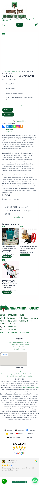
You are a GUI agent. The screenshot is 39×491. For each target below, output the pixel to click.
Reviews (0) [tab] (10, 131)
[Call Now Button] (4, 481)
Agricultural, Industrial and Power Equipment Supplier (18, 20)
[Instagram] (18, 126)
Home (4, 71)
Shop (19, 371)
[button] (3, 25)
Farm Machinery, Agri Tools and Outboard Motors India (19, 374)
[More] (21, 126)
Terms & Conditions (19, 347)
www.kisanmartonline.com (29, 387)
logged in (17, 217)
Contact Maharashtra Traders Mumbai (19, 376)
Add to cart (7, 110)
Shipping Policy (19, 349)
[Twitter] (7, 126)
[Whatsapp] (14, 126)
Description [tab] (10, 129)
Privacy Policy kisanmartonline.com (19, 342)
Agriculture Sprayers (14, 71)
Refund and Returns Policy (20, 344)
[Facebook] (3, 126)
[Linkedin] (11, 126)
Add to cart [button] (7, 257)
